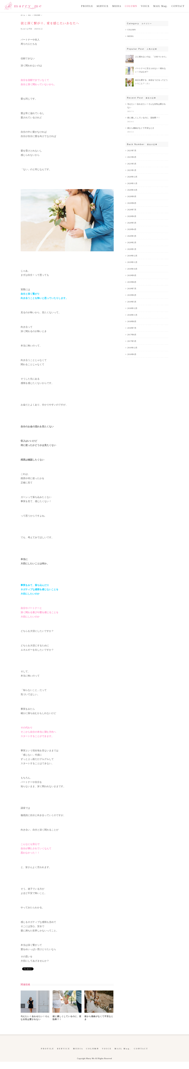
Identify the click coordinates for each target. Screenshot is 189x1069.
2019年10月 (132, 269)
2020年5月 (131, 223)
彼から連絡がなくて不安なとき (140, 128)
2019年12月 (132, 256)
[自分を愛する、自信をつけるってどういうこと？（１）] (130, 79)
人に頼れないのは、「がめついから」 (151, 57)
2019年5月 (131, 302)
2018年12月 (132, 308)
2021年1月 (131, 170)
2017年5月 (131, 341)
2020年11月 (132, 183)
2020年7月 (131, 210)
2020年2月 (131, 242)
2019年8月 (131, 282)
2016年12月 (132, 348)
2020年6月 (131, 216)
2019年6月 (131, 295)
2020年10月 (132, 190)
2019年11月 (132, 262)
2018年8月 (131, 321)
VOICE (107, 1048)
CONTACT (141, 1048)
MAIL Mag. (123, 1048)
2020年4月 (131, 229)
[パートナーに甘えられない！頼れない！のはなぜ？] (130, 68)
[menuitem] (89, 6)
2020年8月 (131, 203)
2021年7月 (131, 150)
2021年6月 (131, 157)
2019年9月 (131, 275)
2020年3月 (131, 236)
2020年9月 (131, 196)
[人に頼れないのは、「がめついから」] (130, 56)
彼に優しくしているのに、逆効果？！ (143, 118)
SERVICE (63, 1048)
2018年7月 (131, 328)
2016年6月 (131, 354)
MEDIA (130, 36)
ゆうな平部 (27, 29)
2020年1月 (131, 249)
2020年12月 (132, 177)
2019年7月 (131, 288)
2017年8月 (131, 335)
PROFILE (47, 1048)
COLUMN (131, 30)
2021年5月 (131, 164)
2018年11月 (132, 315)
